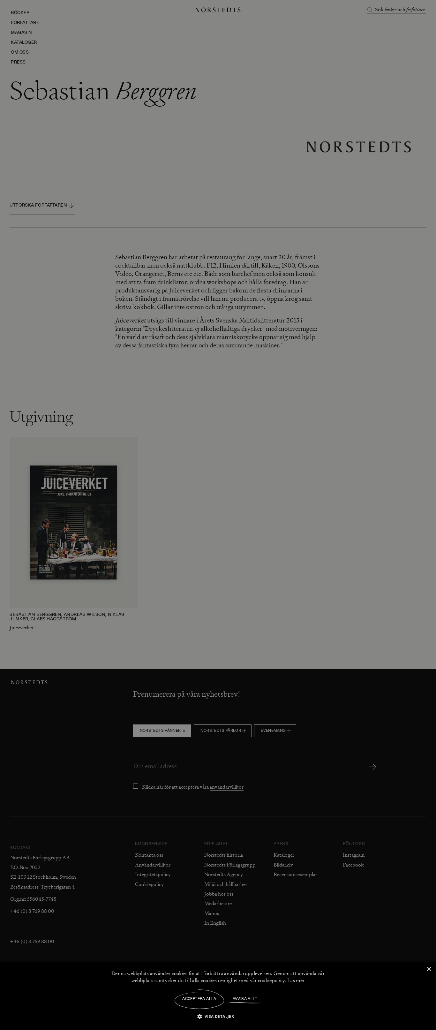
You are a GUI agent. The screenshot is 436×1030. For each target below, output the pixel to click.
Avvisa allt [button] (245, 999)
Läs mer (295, 980)
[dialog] (218, 515)
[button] (218, 1016)
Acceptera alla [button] (199, 999)
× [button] (428, 969)
